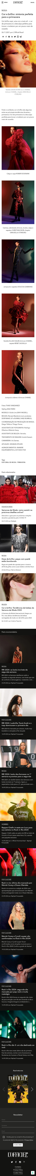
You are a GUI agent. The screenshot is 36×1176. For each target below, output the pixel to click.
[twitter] (14, 37)
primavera (21, 462)
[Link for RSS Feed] (24, 1162)
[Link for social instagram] (20, 1162)
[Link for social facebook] (16, 1162)
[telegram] (20, 37)
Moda (4, 10)
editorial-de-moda (9, 462)
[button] (32, 1089)
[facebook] (6, 37)
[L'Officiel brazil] (18, 2)
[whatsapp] (17, 37)
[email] (3, 37)
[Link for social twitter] (12, 1162)
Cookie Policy (18, 1173)
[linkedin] (12, 37)
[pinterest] (9, 37)
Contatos (18, 1167)
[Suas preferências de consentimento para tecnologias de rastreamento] (33, 1173)
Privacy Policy (29, 1140)
